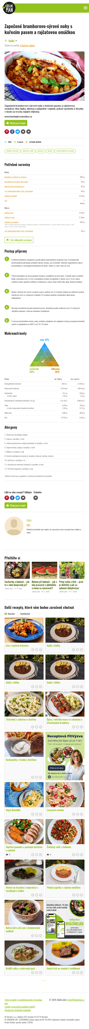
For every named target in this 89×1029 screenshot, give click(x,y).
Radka (11, 40)
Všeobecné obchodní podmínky (18, 1010)
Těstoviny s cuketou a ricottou (21, 719)
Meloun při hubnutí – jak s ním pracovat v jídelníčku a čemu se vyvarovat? (44, 585)
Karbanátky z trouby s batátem (21, 759)
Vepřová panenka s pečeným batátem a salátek (24, 848)
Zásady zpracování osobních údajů (19, 1006)
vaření (49, 151)
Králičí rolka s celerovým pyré (20, 968)
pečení (40, 151)
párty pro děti (28, 151)
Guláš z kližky (53, 645)
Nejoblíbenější (25, 613)
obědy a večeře (12, 151)
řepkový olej (9, 217)
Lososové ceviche (55, 810)
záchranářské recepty (65, 151)
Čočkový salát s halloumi (59, 847)
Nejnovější (11, 613)
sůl (6, 201)
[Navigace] (85, 8)
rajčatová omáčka (11, 222)
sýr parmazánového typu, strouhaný (19, 191)
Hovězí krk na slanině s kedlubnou (63, 968)
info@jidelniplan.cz (76, 999)
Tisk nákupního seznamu (19, 240)
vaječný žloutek (11, 196)
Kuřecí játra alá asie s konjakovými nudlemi (23, 929)
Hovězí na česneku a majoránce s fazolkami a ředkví (22, 889)
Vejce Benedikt (13, 810)
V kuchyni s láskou (27, 45)
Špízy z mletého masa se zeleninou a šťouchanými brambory (64, 721)
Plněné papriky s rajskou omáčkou (63, 887)
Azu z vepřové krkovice (17, 645)
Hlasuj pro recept (16, 123)
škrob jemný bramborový (14, 186)
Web (28, 525)
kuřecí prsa (9, 213)
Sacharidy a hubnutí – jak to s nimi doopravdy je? (17, 583)
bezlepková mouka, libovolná (16, 182)
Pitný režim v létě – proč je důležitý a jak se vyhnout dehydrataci (71, 585)
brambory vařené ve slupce (15, 177)
